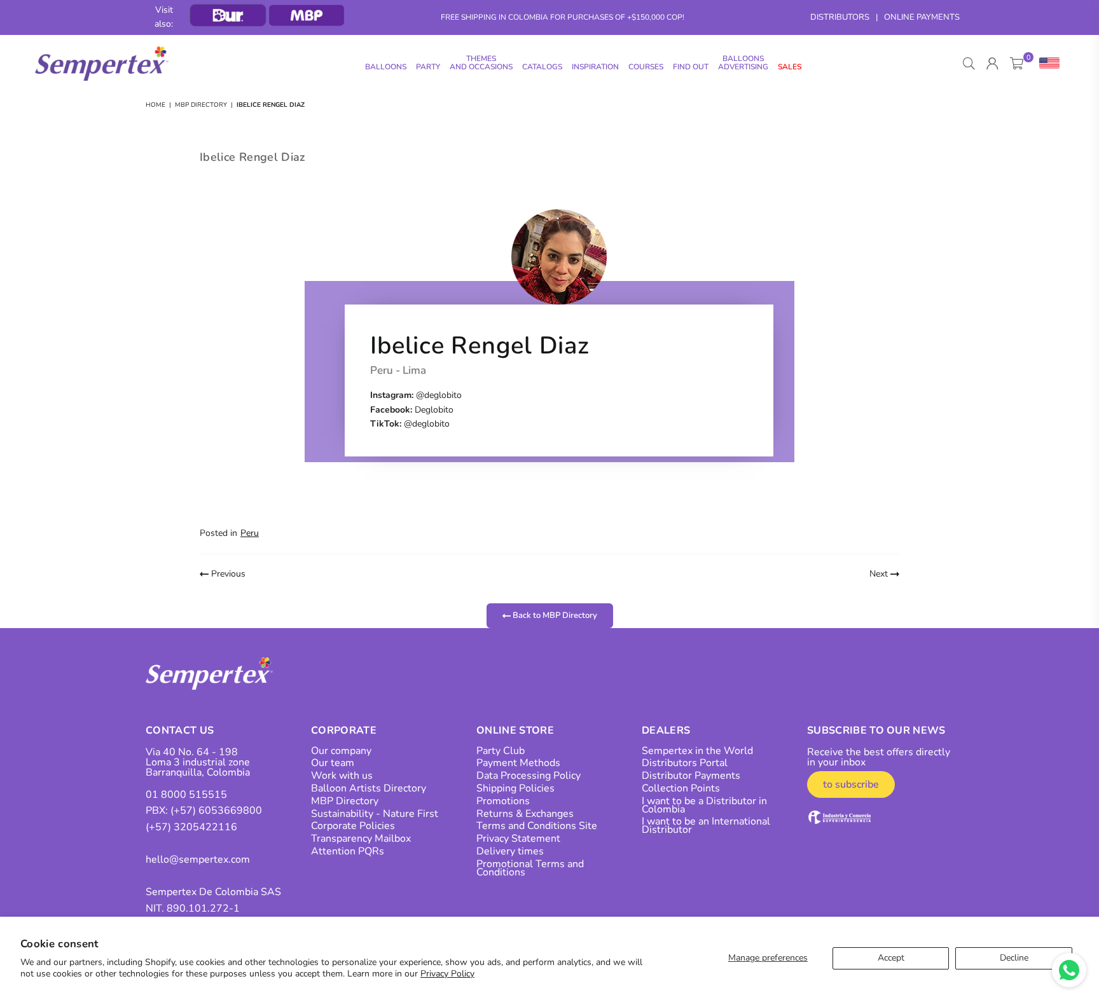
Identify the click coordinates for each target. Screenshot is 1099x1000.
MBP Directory (201, 104)
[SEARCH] (969, 63)
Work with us (342, 776)
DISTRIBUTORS (839, 17)
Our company (341, 751)
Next (879, 574)
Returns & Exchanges (525, 814)
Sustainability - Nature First (374, 814)
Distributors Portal (685, 763)
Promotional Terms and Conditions (530, 868)
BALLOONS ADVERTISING (743, 62)
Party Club (500, 751)
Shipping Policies (515, 788)
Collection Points (681, 788)
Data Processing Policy (528, 776)
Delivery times (510, 851)
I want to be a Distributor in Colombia (704, 805)
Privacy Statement (518, 839)
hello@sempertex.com (198, 859)
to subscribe (851, 784)
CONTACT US (180, 730)
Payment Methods (518, 763)
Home (155, 104)
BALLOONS (385, 67)
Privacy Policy (447, 974)
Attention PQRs (347, 851)
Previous (227, 574)
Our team (332, 763)
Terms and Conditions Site (536, 826)
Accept (891, 958)
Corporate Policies (353, 826)
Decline (1014, 958)
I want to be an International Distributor (706, 825)
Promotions (503, 801)
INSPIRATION (595, 67)
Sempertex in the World (697, 751)
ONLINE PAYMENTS (922, 17)
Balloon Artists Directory (368, 788)
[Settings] (1046, 63)
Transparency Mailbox (361, 839)
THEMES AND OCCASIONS (481, 62)
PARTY (428, 67)
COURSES (645, 67)
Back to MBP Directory (554, 615)
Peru (249, 533)
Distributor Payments (691, 776)
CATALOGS (542, 67)
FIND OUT (690, 67)
